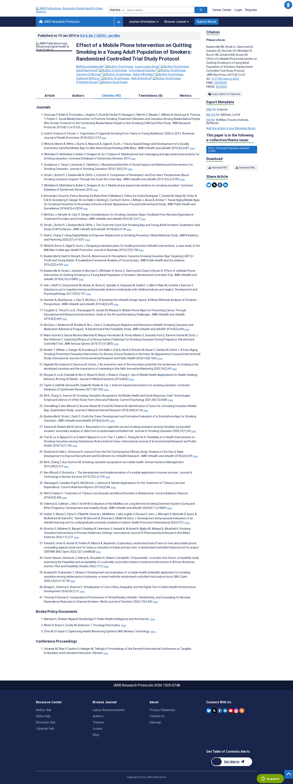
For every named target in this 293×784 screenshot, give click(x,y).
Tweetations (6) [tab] (150, 96)
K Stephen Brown (87, 82)
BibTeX (211, 114)
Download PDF (219, 167)
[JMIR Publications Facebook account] (219, 710)
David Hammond (87, 70)
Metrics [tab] (186, 96)
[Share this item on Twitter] (214, 184)
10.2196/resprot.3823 (225, 78)
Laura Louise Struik (147, 66)
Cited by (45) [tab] (111, 96)
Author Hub (43, 710)
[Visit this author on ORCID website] (119, 66)
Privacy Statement (162, 710)
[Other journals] (118, 22)
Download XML (246, 167)
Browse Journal (175, 22)
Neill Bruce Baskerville (90, 66)
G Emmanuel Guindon (143, 70)
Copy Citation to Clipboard (225, 94)
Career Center (221, 10)
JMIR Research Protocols (61, 22)
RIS (208, 119)
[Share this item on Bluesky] (208, 184)
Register (251, 10)
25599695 (220, 82)
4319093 (221, 86)
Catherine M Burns (88, 78)
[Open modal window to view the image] (54, 50)
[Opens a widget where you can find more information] (270, 779)
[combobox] (160, 10)
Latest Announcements (109, 710)
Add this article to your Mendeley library (231, 128)
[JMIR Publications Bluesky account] (208, 710)
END (209, 109)
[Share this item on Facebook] (219, 184)
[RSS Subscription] (241, 710)
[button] (288, 4)
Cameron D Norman (89, 74)
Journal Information (142, 22)
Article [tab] (50, 96)
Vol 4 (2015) (100, 36)
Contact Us (157, 716)
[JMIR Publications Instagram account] (236, 710)
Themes (98, 722)
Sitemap (155, 722)
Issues (97, 728)
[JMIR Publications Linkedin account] (225, 710)
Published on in (79, 36)
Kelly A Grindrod (141, 78)
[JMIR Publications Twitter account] (214, 710)
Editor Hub (43, 716)
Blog (96, 735)
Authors (98, 716)
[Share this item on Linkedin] (225, 184)
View (83, 127)
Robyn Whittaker (144, 74)
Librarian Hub (45, 728)
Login (238, 10)
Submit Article (206, 22)
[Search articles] (201, 10)
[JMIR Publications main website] (70, 10)
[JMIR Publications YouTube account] (230, 710)
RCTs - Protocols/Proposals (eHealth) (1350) (228, 149)
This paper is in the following (230, 137)
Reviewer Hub (45, 722)
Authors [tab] (78, 96)
